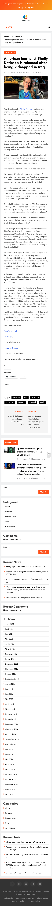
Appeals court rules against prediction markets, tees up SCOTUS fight (29, 451)
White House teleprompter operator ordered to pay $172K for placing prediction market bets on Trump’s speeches (31, 469)
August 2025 (10, 684)
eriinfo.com (10, 72)
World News (10, 52)
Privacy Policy (34, 901)
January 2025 (10, 719)
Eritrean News (10, 516)
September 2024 (12, 739)
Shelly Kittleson (26, 109)
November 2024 (11, 729)
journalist (35, 397)
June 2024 (9, 754)
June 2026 (9, 634)
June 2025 (9, 694)
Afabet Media (42, 898)
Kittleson (21, 402)
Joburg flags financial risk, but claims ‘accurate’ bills (25, 566)
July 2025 (9, 689)
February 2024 (11, 774)
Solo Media (8, 898)
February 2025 (11, 714)
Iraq (25, 397)
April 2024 (9, 764)
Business (8, 511)
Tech (7, 521)
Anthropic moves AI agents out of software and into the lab (22, 4)
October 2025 (10, 674)
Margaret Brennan (11, 348)
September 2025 (12, 679)
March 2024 (10, 769)
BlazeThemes (30, 894)
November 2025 (11, 669)
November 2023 (11, 789)
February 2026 (11, 654)
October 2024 (10, 734)
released (32, 402)
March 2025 (10, 709)
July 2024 (9, 749)
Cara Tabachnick (10, 331)
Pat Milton (8, 336)
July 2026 (9, 629)
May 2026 (9, 639)
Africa (7, 506)
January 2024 (10, 779)
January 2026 (10, 659)
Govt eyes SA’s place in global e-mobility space (24, 597)
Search (6, 487)
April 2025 (9, 704)
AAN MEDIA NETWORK (25, 898)
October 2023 (10, 794)
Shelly (42, 402)
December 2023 (11, 784)
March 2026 (10, 649)
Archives (22, 901)
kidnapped (10, 402)
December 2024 (11, 724)
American (16, 397)
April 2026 (9, 644)
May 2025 (9, 699)
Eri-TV (14, 901)
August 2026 (10, 624)
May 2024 (9, 759)
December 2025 (11, 664)
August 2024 (10, 744)
